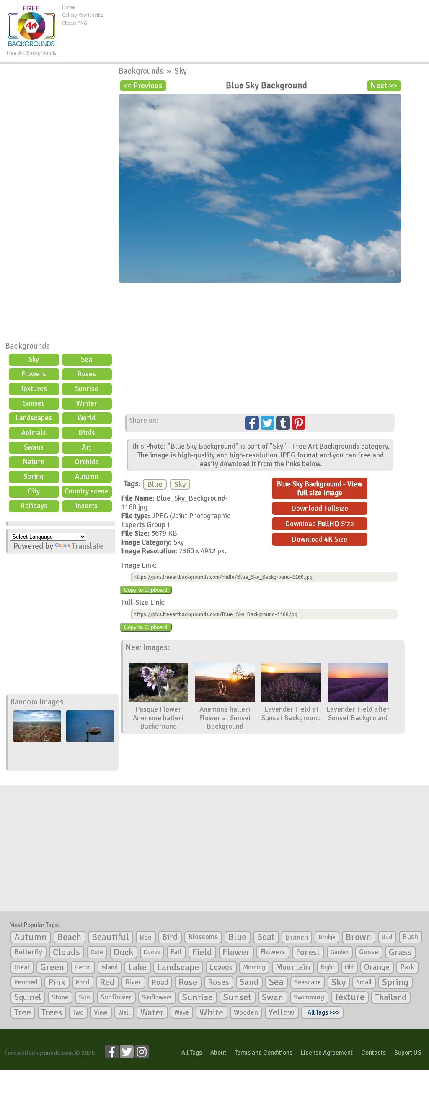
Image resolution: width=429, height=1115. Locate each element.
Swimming (309, 997)
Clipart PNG (74, 23)
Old (349, 967)
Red (107, 982)
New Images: (147, 647)
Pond (82, 982)
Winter (86, 403)
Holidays (33, 505)
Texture (349, 997)
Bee (146, 937)
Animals (33, 432)
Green (52, 967)
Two (77, 1012)
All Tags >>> (322, 1012)
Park (407, 967)
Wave (181, 1012)
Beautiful (110, 937)
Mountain (293, 967)
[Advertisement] (266, 22)
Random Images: (38, 702)
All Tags (191, 1052)
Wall (124, 1012)
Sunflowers (157, 997)
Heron (83, 967)
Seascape (307, 982)
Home (68, 7)
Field (202, 952)
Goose (368, 952)
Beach (69, 937)
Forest (308, 952)
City (34, 491)
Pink (56, 982)
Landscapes (34, 418)
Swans (34, 447)
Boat (266, 937)
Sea (86, 359)
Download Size (319, 523)
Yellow (282, 1012)
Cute (96, 952)
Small (364, 982)
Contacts (373, 1052)
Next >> (383, 86)
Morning (254, 967)
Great (22, 967)
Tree (22, 1012)
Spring (33, 476)
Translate (87, 546)
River (133, 982)
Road (160, 982)
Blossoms (203, 937)
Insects (86, 505)
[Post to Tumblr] (283, 423)
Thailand (390, 997)
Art (86, 447)
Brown (358, 937)
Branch (296, 937)
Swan (272, 997)
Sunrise (86, 388)
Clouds (66, 952)
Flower (236, 952)
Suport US (407, 1052)
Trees (51, 1012)
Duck (123, 952)
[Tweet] (267, 423)
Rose (187, 982)
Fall (176, 952)
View (101, 1012)
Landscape (178, 967)
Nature (33, 461)
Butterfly (28, 952)
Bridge (326, 937)
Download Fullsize (319, 508)
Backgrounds (27, 346)
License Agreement (327, 1052)
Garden (340, 952)
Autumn (86, 476)
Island (109, 967)
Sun (84, 997)
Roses (86, 374)
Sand (249, 982)
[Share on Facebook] (252, 423)
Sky (33, 359)
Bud (387, 937)
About (218, 1052)
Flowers (33, 374)
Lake (137, 967)
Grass (400, 952)
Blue (155, 484)
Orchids (87, 461)
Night (327, 967)
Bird (170, 937)
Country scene (87, 491)
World (87, 418)
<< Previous (143, 86)
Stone (60, 997)
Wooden (246, 1012)
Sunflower (116, 997)
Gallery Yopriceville (82, 15)
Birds (86, 432)
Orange (377, 967)
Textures (34, 388)
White (211, 1012)
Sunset (33, 403)
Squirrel (27, 997)
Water (152, 1012)
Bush (410, 937)
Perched (26, 982)
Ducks (152, 952)
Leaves (221, 967)
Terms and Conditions (263, 1052)
